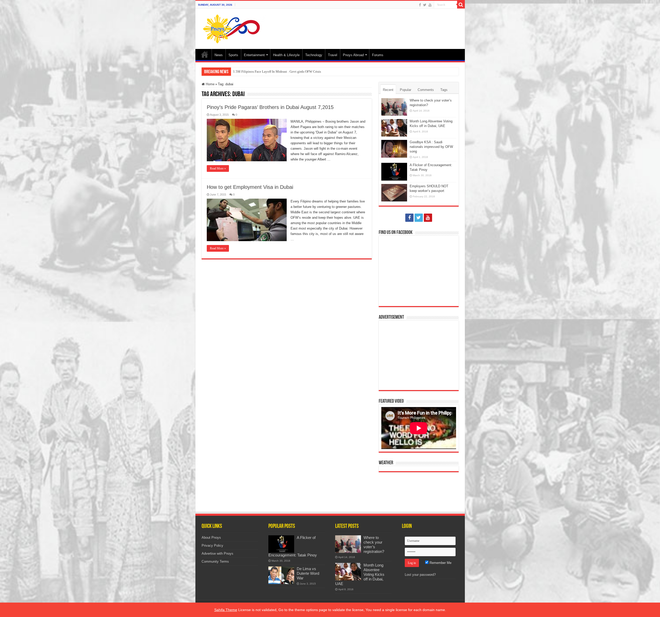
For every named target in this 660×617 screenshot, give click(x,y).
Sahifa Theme (225, 610)
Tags (444, 90)
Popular (405, 90)
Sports (233, 55)
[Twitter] (425, 5)
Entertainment (254, 55)
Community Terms (215, 561)
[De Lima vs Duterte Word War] (281, 575)
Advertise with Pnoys (217, 553)
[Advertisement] (367, 25)
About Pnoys (211, 537)
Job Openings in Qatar (248, 71)
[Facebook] (420, 5)
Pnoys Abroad (353, 55)
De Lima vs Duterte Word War (308, 573)
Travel (332, 55)
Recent (388, 90)
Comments (426, 90)
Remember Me (439, 563)
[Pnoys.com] (234, 28)
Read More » (218, 168)
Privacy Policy (212, 545)
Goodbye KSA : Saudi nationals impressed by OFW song (431, 146)
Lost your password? (420, 575)
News (218, 55)
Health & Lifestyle (286, 55)
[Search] (461, 5)
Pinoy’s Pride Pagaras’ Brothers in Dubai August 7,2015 (270, 107)
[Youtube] (430, 5)
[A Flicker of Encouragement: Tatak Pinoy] (281, 544)
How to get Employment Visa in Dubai (250, 187)
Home (204, 54)
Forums (377, 55)
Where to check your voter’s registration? (374, 544)
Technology (313, 55)
